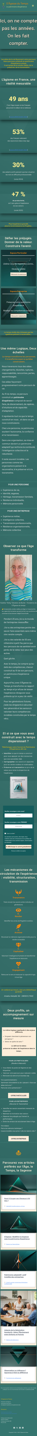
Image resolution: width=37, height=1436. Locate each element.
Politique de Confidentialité (6, 1418)
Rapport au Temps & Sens (12, 1244)
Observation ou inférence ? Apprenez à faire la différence (16, 1371)
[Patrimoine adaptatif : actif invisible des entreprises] (18, 1261)
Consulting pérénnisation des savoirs (9, 1413)
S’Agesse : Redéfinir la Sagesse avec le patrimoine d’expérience (17, 1238)
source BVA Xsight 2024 (18, 117)
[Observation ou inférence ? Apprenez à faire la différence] (18, 1357)
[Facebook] (14, 1428)
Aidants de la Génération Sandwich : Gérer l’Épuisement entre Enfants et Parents (16, 1332)
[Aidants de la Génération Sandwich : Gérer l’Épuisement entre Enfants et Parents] (18, 1308)
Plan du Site (3, 1422)
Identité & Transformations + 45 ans (15, 1206)
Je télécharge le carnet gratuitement (18, 846)
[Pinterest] (20, 1428)
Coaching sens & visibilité (6, 1412)
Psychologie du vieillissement (13, 1378)
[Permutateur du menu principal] (33, 6)
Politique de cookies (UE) (6, 1421)
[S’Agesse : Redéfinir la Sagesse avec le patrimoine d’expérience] (18, 1223)
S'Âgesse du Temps (17, 3)
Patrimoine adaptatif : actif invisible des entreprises (15, 1276)
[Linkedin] (23, 1428)
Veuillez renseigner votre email (14, 811)
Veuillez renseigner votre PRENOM (16, 822)
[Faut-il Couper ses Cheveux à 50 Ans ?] (18, 1185)
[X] (17, 1428)
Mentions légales (4, 1419)
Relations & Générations (12, 1340)
